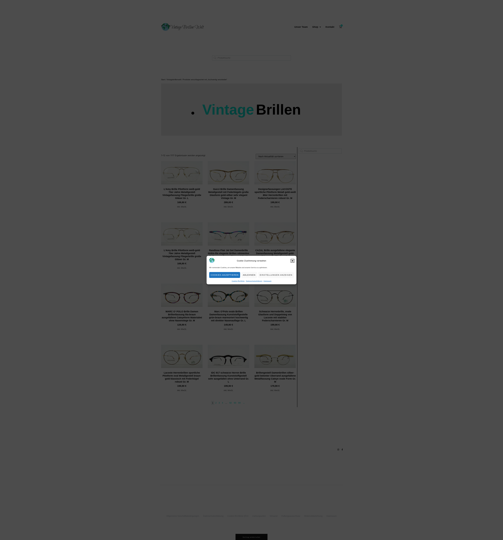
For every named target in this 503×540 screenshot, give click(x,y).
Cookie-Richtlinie (238, 281)
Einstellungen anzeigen (276, 275)
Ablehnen (249, 275)
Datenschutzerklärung (254, 281)
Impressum (267, 281)
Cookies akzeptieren (225, 275)
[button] (292, 260)
